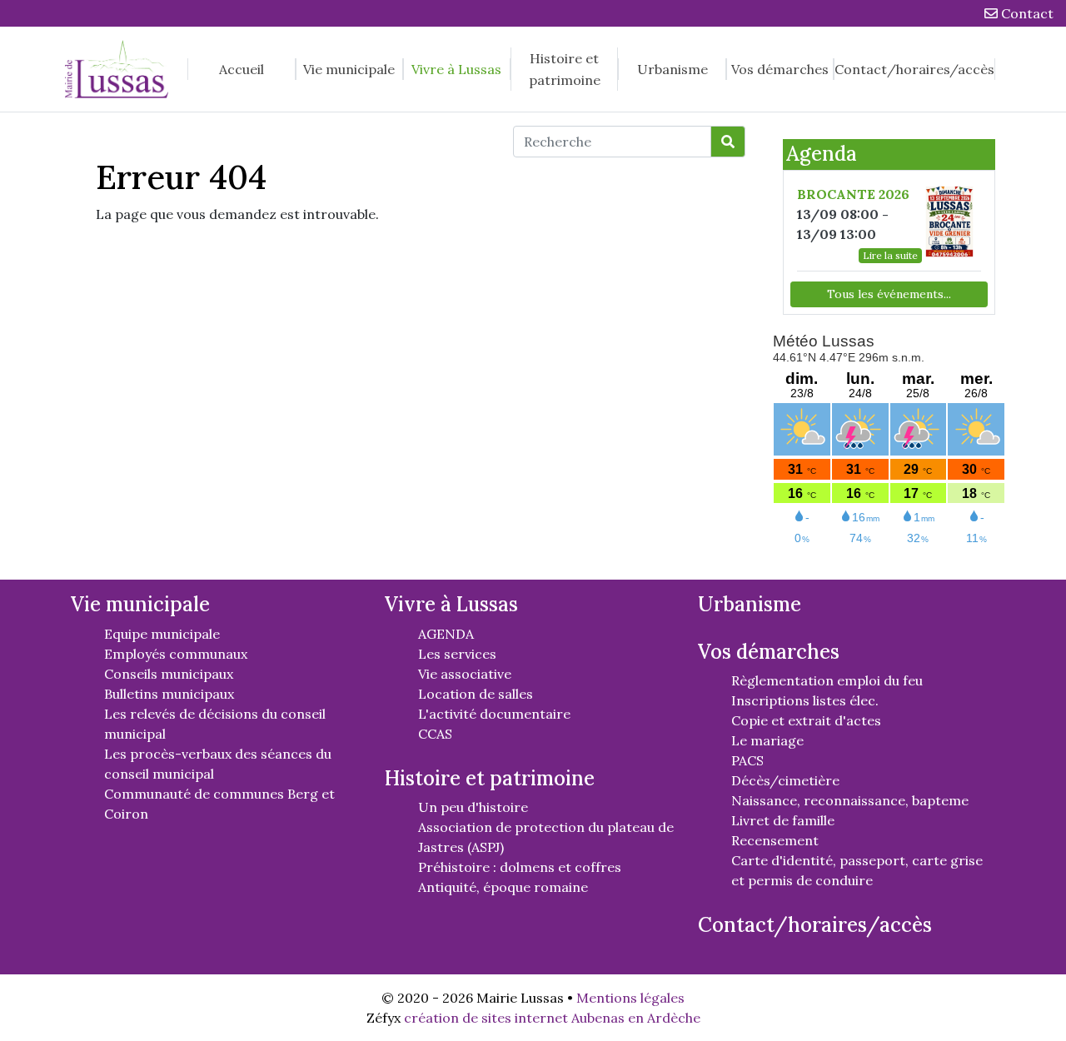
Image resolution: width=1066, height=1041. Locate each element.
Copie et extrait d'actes (806, 720)
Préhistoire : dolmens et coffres (519, 867)
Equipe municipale (162, 633)
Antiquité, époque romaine (503, 887)
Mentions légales (630, 997)
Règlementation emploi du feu (827, 680)
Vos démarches (780, 69)
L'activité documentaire (494, 713)
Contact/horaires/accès (914, 69)
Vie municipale (349, 69)
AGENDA (446, 633)
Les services (457, 653)
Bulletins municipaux (169, 693)
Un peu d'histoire (473, 807)
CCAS (435, 733)
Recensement (775, 840)
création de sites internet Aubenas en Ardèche (552, 1017)
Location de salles (475, 693)
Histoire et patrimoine (564, 69)
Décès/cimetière (785, 780)
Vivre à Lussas (456, 69)
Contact (1026, 13)
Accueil (241, 69)
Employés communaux (175, 653)
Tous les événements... (889, 293)
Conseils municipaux (168, 673)
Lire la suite (890, 255)
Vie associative (464, 673)
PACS (747, 760)
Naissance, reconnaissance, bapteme (850, 800)
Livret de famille (782, 820)
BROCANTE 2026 (853, 194)
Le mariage (767, 740)
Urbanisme (672, 69)
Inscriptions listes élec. (805, 700)
